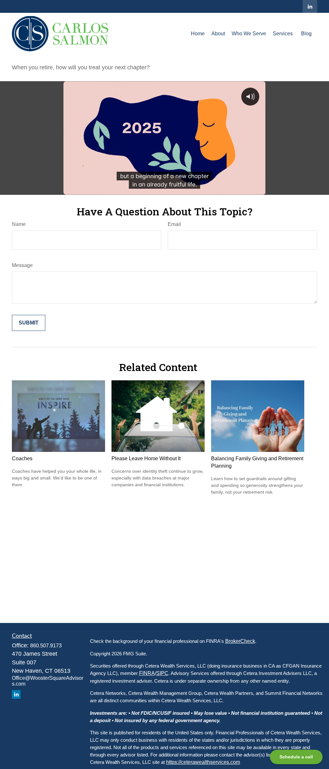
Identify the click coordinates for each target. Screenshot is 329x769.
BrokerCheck (240, 641)
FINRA (147, 673)
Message (22, 265)
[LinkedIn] (310, 6)
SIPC (162, 673)
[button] (197, 33)
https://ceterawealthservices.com (203, 762)
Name (19, 224)
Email (174, 224)
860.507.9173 (46, 645)
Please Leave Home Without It (146, 458)
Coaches (22, 458)
